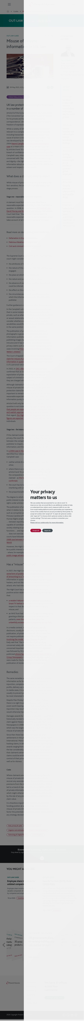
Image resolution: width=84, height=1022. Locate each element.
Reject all (47, 530)
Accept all (36, 530)
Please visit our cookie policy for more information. (47, 523)
